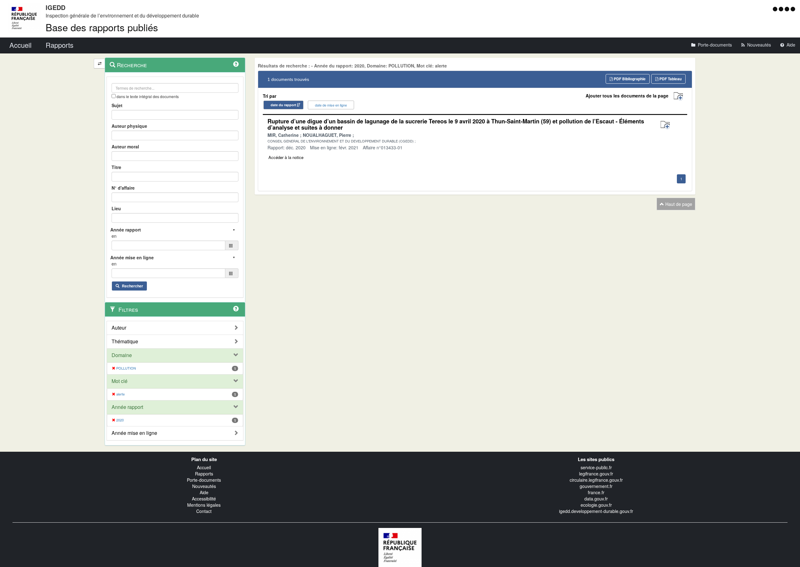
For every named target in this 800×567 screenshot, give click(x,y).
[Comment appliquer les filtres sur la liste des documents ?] (236, 308)
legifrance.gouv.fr (596, 473)
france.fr (596, 492)
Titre (116, 167)
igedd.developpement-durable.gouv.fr (596, 511)
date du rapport (283, 104)
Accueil (204, 467)
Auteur (119, 327)
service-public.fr (596, 467)
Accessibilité (204, 498)
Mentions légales (204, 505)
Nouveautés (204, 486)
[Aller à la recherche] (788, 8)
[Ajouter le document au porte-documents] (665, 125)
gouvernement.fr (596, 486)
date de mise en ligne (331, 104)
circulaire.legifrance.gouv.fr (596, 480)
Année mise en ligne (134, 433)
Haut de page (678, 204)
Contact (204, 511)
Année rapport (127, 407)
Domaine (122, 355)
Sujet (117, 105)
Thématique (125, 341)
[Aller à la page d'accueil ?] (793, 8)
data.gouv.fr (596, 498)
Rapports (204, 473)
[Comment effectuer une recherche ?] (236, 64)
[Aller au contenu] (782, 8)
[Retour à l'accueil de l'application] (400, 547)
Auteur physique (129, 126)
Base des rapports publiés (102, 27)
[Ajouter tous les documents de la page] (678, 96)
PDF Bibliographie (629, 79)
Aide (204, 492)
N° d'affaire (123, 188)
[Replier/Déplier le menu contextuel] (99, 63)
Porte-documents (204, 480)
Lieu (116, 208)
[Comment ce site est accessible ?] (776, 8)
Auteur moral (125, 146)
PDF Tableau (670, 79)
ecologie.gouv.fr (596, 505)
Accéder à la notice (285, 157)
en (114, 236)
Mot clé (120, 381)
